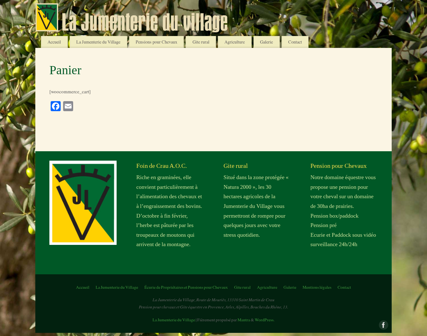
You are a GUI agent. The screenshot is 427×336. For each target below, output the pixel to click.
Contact (295, 42)
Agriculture (234, 42)
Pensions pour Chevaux (156, 42)
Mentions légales (317, 287)
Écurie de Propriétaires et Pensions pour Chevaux (186, 287)
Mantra (244, 320)
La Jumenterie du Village (98, 42)
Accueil (54, 42)
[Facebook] (383, 324)
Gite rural (201, 42)
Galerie (266, 42)
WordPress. (264, 320)
